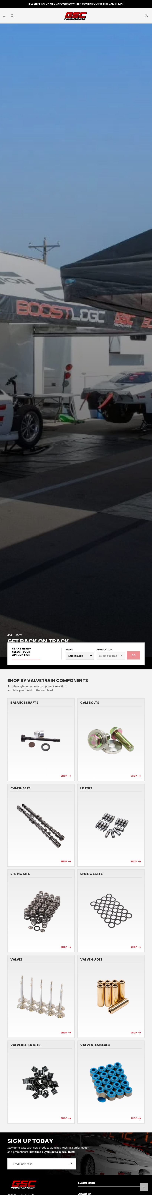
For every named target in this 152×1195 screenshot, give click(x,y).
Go (134, 655)
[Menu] (4, 15)
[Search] (12, 16)
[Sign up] (70, 1164)
